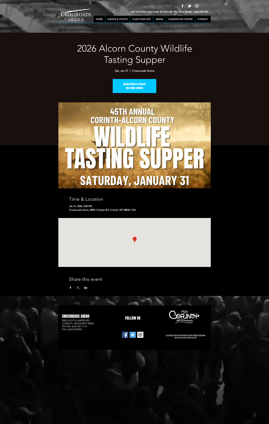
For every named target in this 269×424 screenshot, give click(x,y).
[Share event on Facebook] (70, 287)
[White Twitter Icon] (189, 6)
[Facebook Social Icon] (125, 335)
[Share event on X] (78, 287)
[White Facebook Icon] (182, 6)
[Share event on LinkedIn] (85, 287)
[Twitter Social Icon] (133, 335)
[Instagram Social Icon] (140, 335)
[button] (139, 12)
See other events (134, 88)
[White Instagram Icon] (197, 6)
